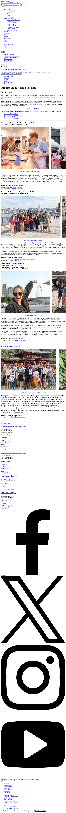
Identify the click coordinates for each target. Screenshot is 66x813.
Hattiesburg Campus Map (7, 489)
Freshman (9, 12)
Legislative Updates (9, 795)
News (5, 46)
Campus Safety (8, 786)
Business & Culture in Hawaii (11, 118)
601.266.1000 (4, 483)
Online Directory (8, 798)
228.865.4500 (4, 500)
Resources (6, 84)
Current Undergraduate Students (12, 56)
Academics (6, 18)
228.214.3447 (4, 472)
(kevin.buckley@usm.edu (17, 188)
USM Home (4, 72)
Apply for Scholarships (33, 108)
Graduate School (11, 25)
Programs (6, 78)
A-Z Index (6, 783)
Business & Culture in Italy (11, 114)
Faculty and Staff (8, 62)
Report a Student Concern (10, 802)
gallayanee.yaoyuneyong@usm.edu (25, 259)
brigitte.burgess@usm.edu (18, 340)
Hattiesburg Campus (9, 476)
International (10, 16)
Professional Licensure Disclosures (13, 801)
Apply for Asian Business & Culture (33, 240)
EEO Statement (8, 789)
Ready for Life (7, 9)
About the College (8, 76)
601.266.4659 (4, 446)
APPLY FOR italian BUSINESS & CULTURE (33, 171)
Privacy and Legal (8, 799)
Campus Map (4, 437)
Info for (3, 51)
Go (21, 4)
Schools (6, 79)
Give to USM (4, 508)
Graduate (9, 15)
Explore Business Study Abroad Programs (11, 73)
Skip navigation (5, 1)
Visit (5, 40)
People (5, 81)
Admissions (7, 10)
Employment (7, 791)
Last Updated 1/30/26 (40, 811)
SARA (5, 805)
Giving (5, 48)
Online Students (8, 59)
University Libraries (12, 30)
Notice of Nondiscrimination (11, 796)
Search (3, 64)
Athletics (6, 36)
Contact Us (3, 486)
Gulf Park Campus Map (7, 506)
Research (6, 31)
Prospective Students (9, 54)
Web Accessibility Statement (11, 808)
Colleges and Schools (12, 23)
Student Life (7, 33)
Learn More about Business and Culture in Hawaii (33, 392)
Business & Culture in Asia (11, 115)
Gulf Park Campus (8, 493)
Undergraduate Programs (13, 20)
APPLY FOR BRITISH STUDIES (33, 315)
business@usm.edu (5, 442)
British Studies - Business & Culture (13, 117)
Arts (5, 34)
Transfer (9, 14)
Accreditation (7, 785)
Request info (7, 38)
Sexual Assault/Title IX (10, 806)
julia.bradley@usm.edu (16, 187)
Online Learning (11, 28)
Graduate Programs (12, 21)
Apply (5, 41)
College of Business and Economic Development (19, 72)
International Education (13, 27)
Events (5, 47)
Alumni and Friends (9, 60)
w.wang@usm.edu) (14, 260)
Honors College (11, 24)
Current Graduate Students (10, 57)
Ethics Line (7, 792)
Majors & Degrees (8, 44)
